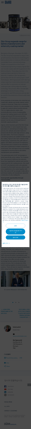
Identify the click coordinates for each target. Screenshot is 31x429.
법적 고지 (5, 243)
